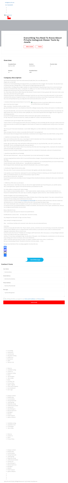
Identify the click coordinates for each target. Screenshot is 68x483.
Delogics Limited (11, 395)
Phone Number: (7, 282)
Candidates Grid (11, 425)
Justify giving (10, 402)
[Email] (34, 252)
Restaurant (10, 359)
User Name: (6, 269)
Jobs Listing (10, 378)
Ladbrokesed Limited (12, 405)
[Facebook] (34, 247)
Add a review (29, 46)
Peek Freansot (11, 415)
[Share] (34, 255)
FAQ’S (8, 375)
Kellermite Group (11, 404)
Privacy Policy (41, 299)
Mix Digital (9, 412)
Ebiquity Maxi (10, 397)
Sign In (9, 18)
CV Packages (10, 426)
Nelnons (9, 414)
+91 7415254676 (9, 5)
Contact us (10, 371)
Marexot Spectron (11, 410)
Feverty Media (11, 399)
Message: (5, 289)
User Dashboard (11, 388)
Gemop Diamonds (11, 400)
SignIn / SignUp (11, 384)
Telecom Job (10, 362)
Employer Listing (11, 373)
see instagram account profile (27, 200)
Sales (8, 360)
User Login (10, 389)
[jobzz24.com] (8, 15)
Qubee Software (11, 417)
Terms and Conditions (30, 299)
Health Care (10, 357)
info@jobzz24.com (9, 2)
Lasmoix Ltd (10, 407)
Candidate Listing (11, 370)
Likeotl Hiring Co (11, 409)
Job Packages (10, 376)
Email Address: (7, 276)
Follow (40, 46)
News (8, 380)
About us (9, 368)
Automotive (10, 352)
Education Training (11, 355)
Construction (10, 354)
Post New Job (10, 381)
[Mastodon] (34, 250)
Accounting (10, 350)
